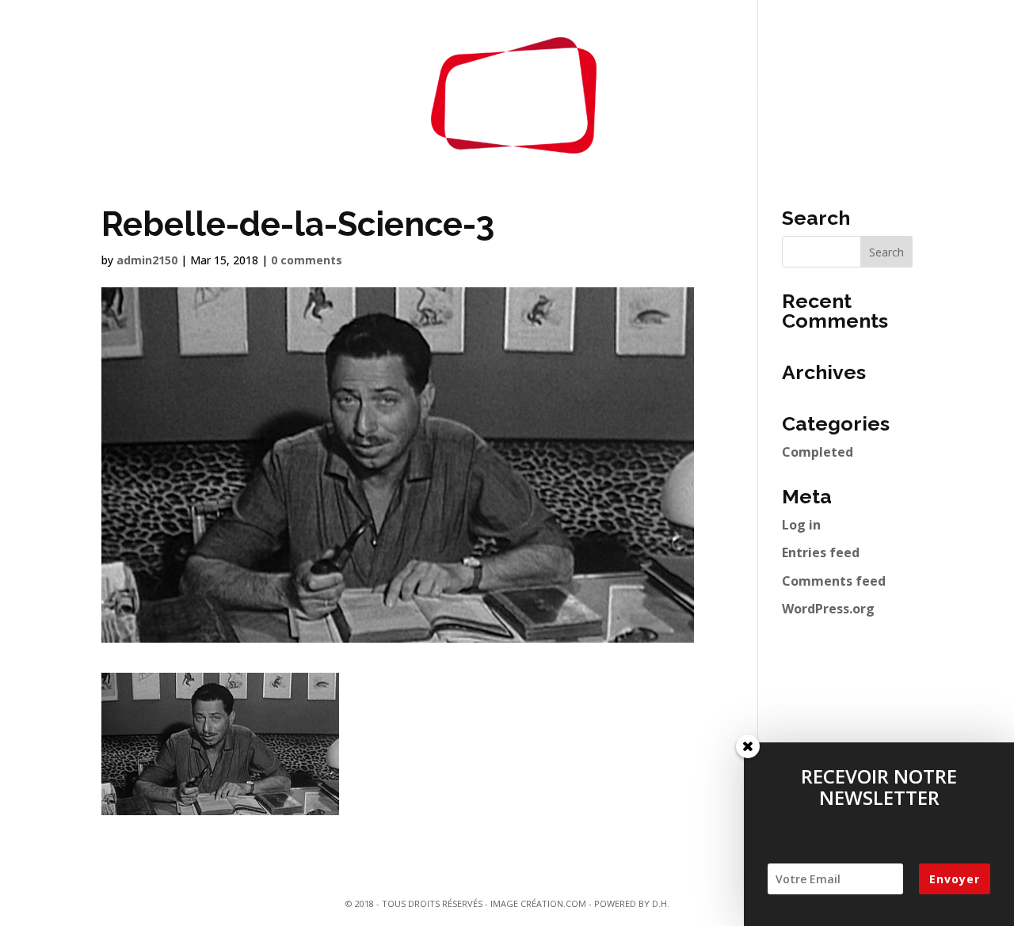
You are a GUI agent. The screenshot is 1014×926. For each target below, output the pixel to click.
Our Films (282, 95)
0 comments (306, 260)
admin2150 (146, 260)
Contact (672, 95)
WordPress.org (828, 608)
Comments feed (834, 581)
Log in (801, 524)
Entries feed (821, 552)
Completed (817, 452)
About (367, 95)
